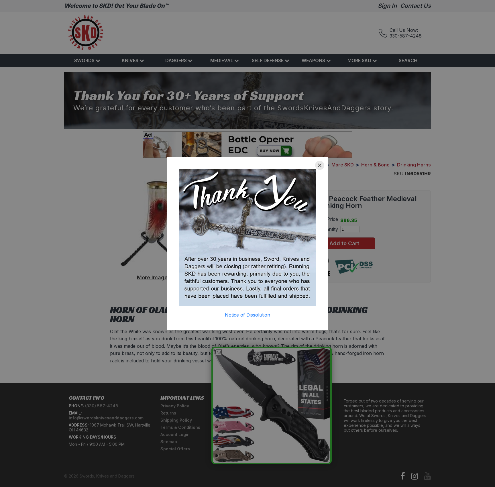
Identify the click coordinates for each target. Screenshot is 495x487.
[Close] (319, 165)
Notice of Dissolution (247, 315)
